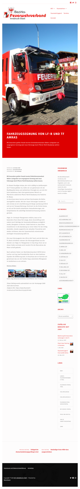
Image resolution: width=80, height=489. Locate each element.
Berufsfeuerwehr (66, 223)
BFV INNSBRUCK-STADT (20, 478)
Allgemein (63, 216)
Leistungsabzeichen (66, 280)
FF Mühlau (63, 263)
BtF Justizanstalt (65, 236)
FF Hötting (63, 256)
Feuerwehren (64, 240)
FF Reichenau (64, 270)
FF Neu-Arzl (64, 267)
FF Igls (62, 260)
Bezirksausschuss (66, 229)
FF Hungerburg (65, 253)
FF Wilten (63, 277)
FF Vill (62, 273)
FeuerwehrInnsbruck (17, 169)
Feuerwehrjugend (66, 243)
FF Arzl (62, 250)
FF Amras (63, 246)
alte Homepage (18, 171)
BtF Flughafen (64, 233)
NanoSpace (7, 480)
